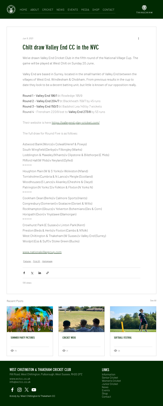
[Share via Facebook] (24, 272)
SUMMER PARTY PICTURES (23, 337)
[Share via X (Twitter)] (31, 272)
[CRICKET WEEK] (82, 319)
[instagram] (19, 390)
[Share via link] (47, 272)
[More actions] (138, 38)
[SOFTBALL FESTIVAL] (133, 319)
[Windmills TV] (34, 390)
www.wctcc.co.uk (20, 378)
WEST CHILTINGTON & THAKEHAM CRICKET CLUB (40, 369)
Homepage (47, 261)
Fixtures (27, 261)
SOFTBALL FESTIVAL (123, 337)
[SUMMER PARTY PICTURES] (30, 319)
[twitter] (26, 390)
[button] (35, 9)
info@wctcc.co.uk (20, 381)
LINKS (105, 370)
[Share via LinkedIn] (39, 272)
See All (153, 300)
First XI (36, 261)
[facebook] (12, 390)
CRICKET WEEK (69, 337)
